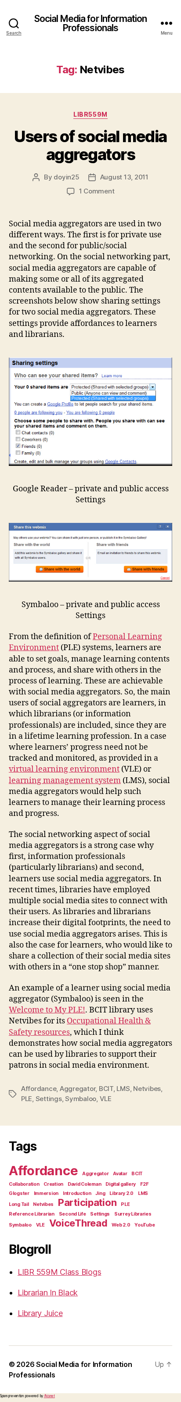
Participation (87, 1202)
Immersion (46, 1193)
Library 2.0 (121, 1193)
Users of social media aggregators (90, 145)
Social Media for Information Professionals (90, 23)
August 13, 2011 (124, 177)
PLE (26, 1098)
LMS (123, 1088)
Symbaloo (80, 1098)
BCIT (106, 1088)
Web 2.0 (121, 1225)
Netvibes (147, 1088)
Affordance (38, 1088)
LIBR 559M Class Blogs (59, 1272)
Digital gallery (120, 1184)
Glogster (19, 1193)
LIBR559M (90, 114)
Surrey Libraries (133, 1214)
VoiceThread (78, 1223)
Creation (53, 1184)
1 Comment (97, 191)
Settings (49, 1098)
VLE (106, 1098)
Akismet (49, 1396)
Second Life (72, 1214)
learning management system (65, 781)
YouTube (144, 1225)
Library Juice (40, 1313)
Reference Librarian (31, 1214)
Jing (100, 1193)
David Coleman (84, 1184)
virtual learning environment (64, 769)
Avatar (120, 1174)
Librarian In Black (48, 1292)
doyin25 (66, 177)
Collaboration (24, 1184)
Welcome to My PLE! (47, 1010)
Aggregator (77, 1088)
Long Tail (19, 1204)
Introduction (77, 1193)
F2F (144, 1184)
